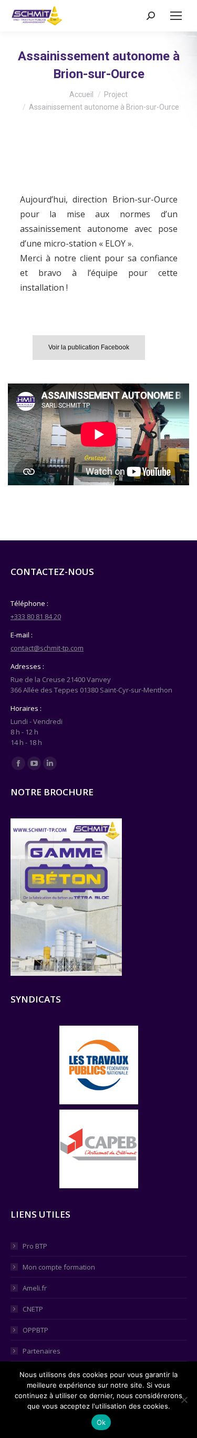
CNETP (33, 1309)
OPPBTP (35, 1330)
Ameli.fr (35, 1288)
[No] (184, 1399)
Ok (101, 1422)
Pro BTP (35, 1246)
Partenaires (41, 1351)
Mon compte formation (59, 1267)
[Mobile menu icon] (175, 15)
